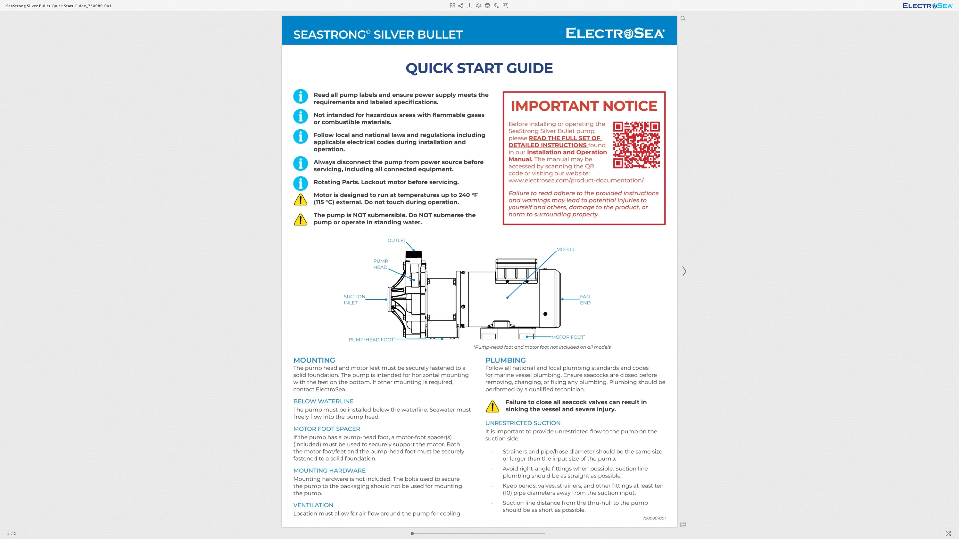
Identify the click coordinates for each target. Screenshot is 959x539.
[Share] (460, 5)
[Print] (487, 5)
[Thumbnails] (452, 5)
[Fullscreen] (948, 533)
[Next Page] (683, 271)
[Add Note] (683, 525)
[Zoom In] (496, 5)
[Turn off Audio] (478, 5)
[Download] (469, 5)
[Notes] (505, 5)
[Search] (683, 18)
